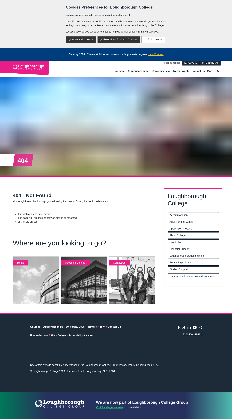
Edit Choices (155, 39)
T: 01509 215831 (171, 63)
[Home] (28, 67)
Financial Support (179, 249)
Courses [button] (118, 71)
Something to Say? (180, 262)
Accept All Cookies (82, 39)
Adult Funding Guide (181, 221)
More (210, 71)
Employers (190, 63)
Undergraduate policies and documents (192, 276)
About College (178, 235)
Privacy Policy (127, 365)
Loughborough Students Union (187, 255)
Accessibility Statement (81, 335)
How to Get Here (39, 335)
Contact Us (198, 71)
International (210, 63)
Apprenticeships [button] (138, 71)
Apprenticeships (53, 326)
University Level (161, 71)
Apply (185, 71)
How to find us (177, 242)
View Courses (156, 54)
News (176, 71)
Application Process (181, 228)
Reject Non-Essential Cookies (120, 39)
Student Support (179, 269)
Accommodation (179, 215)
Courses (35, 326)
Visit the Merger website (109, 407)
